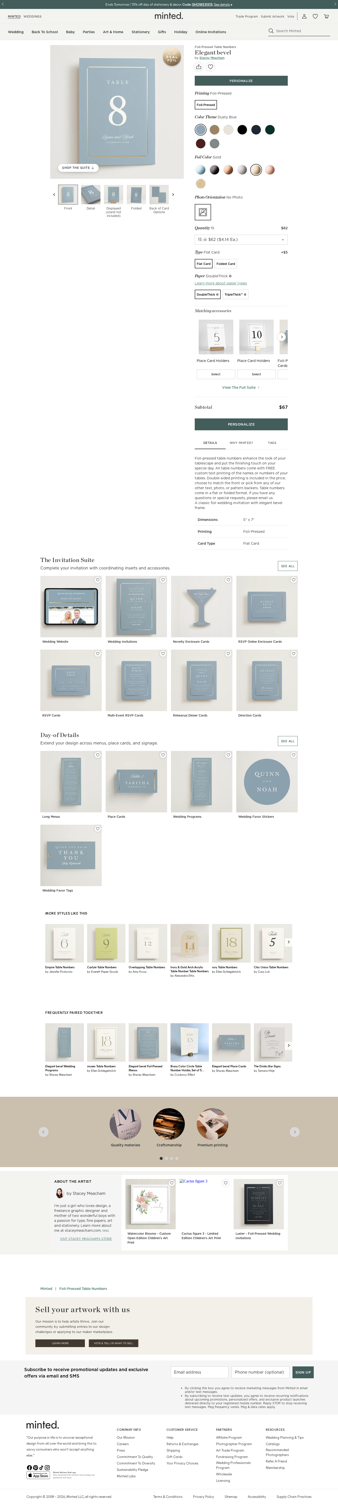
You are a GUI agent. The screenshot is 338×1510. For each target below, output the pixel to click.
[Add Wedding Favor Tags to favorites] (98, 829)
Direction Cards (249, 715)
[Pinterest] (35, 1467)
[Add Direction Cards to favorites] (294, 654)
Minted (46, 1289)
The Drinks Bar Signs (267, 1066)
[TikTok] (41, 1467)
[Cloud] (214, 130)
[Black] (214, 170)
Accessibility (257, 1496)
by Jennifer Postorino (58, 971)
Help (170, 1437)
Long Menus (51, 817)
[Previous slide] (54, 195)
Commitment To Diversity (136, 1463)
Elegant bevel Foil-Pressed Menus (145, 1068)
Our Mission (126, 1437)
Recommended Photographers (277, 1452)
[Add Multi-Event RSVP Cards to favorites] (163, 654)
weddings (33, 16)
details (210, 443)
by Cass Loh (262, 971)
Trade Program (247, 16)
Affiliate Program (229, 1437)
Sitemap (231, 1496)
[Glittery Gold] (201, 184)
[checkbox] (216, 374)
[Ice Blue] (201, 170)
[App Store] (38, 1477)
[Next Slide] (282, 337)
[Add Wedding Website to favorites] (98, 580)
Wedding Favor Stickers (256, 817)
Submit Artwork (272, 16)
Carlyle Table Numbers (102, 967)
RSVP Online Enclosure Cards (260, 641)
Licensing (223, 1480)
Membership (275, 1467)
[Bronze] (228, 170)
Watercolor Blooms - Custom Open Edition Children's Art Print (149, 1238)
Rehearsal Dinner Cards (190, 715)
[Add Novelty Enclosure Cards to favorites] (228, 580)
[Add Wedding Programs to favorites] (228, 755)
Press (121, 1450)
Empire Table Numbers (59, 967)
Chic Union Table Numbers (271, 967)
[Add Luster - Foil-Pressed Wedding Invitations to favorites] (280, 1183)
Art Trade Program (230, 1450)
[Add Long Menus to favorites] (98, 755)
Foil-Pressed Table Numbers (215, 47)
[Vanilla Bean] (228, 130)
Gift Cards (174, 1456)
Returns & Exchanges (182, 1443)
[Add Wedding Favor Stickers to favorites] (294, 755)
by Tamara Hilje (264, 1071)
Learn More (60, 1343)
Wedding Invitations (122, 641)
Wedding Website (55, 641)
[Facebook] (29, 1467)
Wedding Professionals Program (233, 1465)
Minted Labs (126, 1476)
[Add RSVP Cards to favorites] (98, 654)
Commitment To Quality (135, 1456)
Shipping (173, 1450)
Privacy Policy (203, 1496)
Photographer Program (234, 1443)
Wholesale (224, 1474)
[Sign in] (304, 16)
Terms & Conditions (167, 1496)
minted (14, 16)
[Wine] (201, 144)
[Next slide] (173, 195)
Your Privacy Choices (182, 1463)
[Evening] (242, 130)
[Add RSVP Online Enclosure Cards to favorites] (294, 580)
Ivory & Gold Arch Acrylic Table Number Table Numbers (189, 969)
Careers (123, 1443)
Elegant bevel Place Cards (229, 1066)
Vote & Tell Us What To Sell (113, 1343)
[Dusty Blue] (201, 130)
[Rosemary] (214, 144)
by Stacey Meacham (58, 1074)
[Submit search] (271, 31)
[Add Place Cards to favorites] (163, 755)
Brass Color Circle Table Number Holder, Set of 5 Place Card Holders (186, 1068)
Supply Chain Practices (294, 1496)
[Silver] (242, 170)
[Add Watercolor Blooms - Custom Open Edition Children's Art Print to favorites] (172, 1183)
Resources (275, 1430)
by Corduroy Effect (182, 1074)
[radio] (206, 104)
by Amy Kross (137, 971)
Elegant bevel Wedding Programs (60, 1068)
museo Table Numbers (101, 1066)
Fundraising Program (232, 1456)
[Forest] (270, 130)
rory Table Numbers (224, 967)
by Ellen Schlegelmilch (226, 971)
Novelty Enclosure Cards (191, 641)
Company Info (129, 1430)
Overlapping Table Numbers (147, 967)
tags (272, 443)
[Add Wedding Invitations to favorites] (163, 580)
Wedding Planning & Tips (285, 1437)
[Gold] (256, 170)
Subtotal (203, 407)
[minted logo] (169, 15)
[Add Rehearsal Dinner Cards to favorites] (228, 654)
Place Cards (116, 817)
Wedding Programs (187, 817)
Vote (290, 16)
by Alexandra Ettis (182, 975)
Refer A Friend (276, 1461)
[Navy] (256, 130)
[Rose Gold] (270, 170)
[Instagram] (47, 1467)
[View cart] (326, 16)
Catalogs (273, 1443)
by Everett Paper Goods (102, 971)
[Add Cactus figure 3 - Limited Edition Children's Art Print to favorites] (226, 1183)
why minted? (241, 443)
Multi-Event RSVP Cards (125, 715)
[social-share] (199, 67)
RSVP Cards (51, 715)
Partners (224, 1430)
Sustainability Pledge (132, 1469)
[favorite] (211, 67)
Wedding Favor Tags (57, 890)
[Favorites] (315, 16)
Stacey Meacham (211, 58)
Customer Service (182, 1430)
